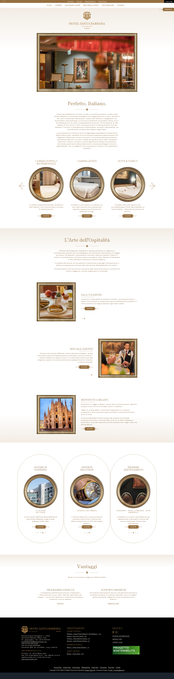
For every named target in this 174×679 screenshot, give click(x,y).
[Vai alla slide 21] (133, 533)
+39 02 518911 (29, 640)
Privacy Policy (58, 667)
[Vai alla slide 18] (89, 533)
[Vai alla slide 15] (45, 533)
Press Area (111, 667)
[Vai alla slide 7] (82, 318)
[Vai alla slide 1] (81, 90)
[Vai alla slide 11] (36, 533)
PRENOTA (168, 9)
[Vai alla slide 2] (84, 90)
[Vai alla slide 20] (131, 533)
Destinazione (108, 5)
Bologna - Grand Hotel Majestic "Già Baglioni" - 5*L (84, 634)
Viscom (133, 512)
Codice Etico (95, 667)
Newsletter (117, 639)
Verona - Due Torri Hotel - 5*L (77, 636)
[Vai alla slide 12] (38, 533)
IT (3, 1)
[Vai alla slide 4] (88, 90)
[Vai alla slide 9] (90, 375)
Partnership (103, 667)
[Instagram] (116, 632)
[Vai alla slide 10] (92, 375)
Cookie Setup (76, 667)
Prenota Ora (113, 603)
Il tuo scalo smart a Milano (87, 511)
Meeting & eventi (91, 5)
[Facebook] (113, 632)
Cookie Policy (67, 667)
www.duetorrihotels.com (29, 659)
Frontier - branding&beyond (116, 670)
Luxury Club (169, 1)
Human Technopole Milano (41, 512)
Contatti (118, 667)
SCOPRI (46, 216)
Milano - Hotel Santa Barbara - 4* (78, 647)
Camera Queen (46, 160)
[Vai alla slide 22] (135, 533)
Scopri (90, 429)
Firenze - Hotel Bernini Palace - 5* (78, 638)
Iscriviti (60, 603)
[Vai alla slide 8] (84, 318)
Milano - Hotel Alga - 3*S (75, 654)
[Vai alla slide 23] (138, 533)
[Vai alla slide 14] (43, 533)
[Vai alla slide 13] (41, 533)
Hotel (49, 5)
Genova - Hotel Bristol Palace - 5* (78, 641)
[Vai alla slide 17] (87, 533)
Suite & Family (87, 160)
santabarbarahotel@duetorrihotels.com (34, 642)
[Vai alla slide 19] (129, 533)
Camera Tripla (128, 160)
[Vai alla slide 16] (85, 533)
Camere (58, 5)
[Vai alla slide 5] (90, 90)
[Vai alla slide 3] (86, 90)
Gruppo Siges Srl (90, 670)
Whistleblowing (85, 667)
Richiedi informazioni (121, 636)
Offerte (120, 5)
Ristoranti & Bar (72, 5)
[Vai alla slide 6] (92, 90)
